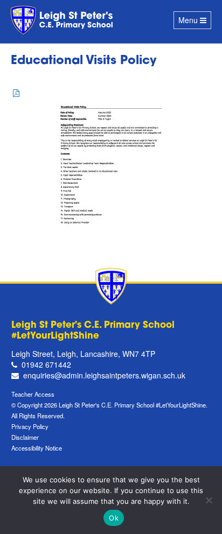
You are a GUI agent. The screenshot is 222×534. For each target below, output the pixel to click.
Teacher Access (32, 394)
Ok (114, 518)
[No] (208, 500)
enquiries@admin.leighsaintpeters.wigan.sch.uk (104, 375)
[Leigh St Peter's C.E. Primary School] (63, 20)
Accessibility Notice (36, 448)
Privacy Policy (29, 426)
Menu (194, 22)
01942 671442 (46, 364)
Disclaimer (25, 437)
